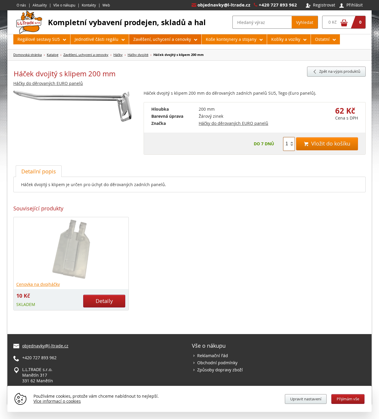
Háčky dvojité (138, 54)
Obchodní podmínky (217, 362)
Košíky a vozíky (285, 39)
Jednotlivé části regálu (96, 39)
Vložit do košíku (327, 143)
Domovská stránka (27, 54)
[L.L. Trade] (29, 32)
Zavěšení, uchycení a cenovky (162, 39)
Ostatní (322, 39)
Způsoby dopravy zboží (220, 370)
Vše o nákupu (64, 5)
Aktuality (40, 5)
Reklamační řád (212, 355)
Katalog (52, 54)
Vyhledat (304, 22)
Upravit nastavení (305, 399)
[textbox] (262, 22)
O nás (21, 5)
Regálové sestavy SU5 (38, 39)
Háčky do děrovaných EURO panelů (48, 83)
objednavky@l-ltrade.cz (223, 5)
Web (106, 5)
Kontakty (89, 5)
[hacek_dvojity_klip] (75, 106)
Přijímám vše (348, 399)
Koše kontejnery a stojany (231, 39)
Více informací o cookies (57, 401)
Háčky (118, 54)
